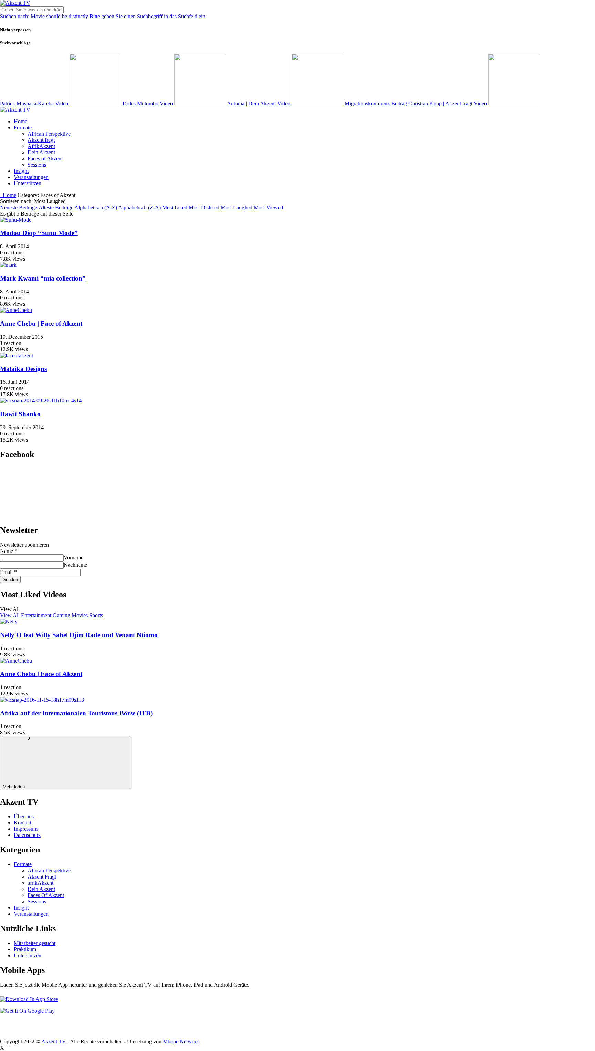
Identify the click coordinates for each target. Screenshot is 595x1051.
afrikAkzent (40, 883)
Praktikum (25, 949)
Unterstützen (27, 183)
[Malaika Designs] (16, 355)
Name (8, 551)
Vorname (73, 557)
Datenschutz (27, 835)
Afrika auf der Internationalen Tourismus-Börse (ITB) (76, 713)
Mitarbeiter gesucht (34, 943)
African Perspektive (49, 134)
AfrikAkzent (41, 146)
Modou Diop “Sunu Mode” (39, 233)
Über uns (24, 816)
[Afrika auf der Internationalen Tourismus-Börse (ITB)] (42, 700)
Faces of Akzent (45, 158)
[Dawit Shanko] (41, 400)
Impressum (26, 829)
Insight (21, 171)
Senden (10, 579)
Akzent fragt (41, 140)
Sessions (37, 165)
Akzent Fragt (42, 877)
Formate (23, 127)
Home (20, 121)
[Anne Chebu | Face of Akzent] (16, 310)
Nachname (75, 565)
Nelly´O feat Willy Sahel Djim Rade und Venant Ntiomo (79, 635)
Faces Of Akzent (46, 895)
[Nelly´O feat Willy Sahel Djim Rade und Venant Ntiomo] (9, 621)
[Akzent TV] (15, 3)
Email (8, 572)
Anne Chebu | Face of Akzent (41, 323)
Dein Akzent (41, 152)
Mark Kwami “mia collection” (43, 278)
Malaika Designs (23, 368)
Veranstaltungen (31, 177)
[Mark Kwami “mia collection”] (8, 265)
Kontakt (22, 823)
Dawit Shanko (20, 414)
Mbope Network (181, 1041)
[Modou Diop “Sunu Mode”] (15, 220)
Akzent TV (53, 1041)
